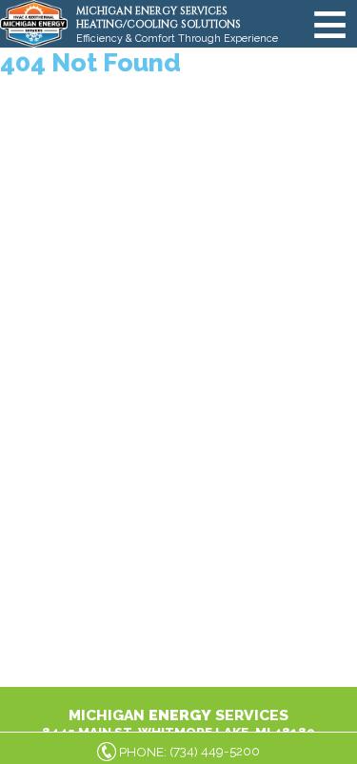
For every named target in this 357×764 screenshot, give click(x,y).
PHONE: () (189, 751)
